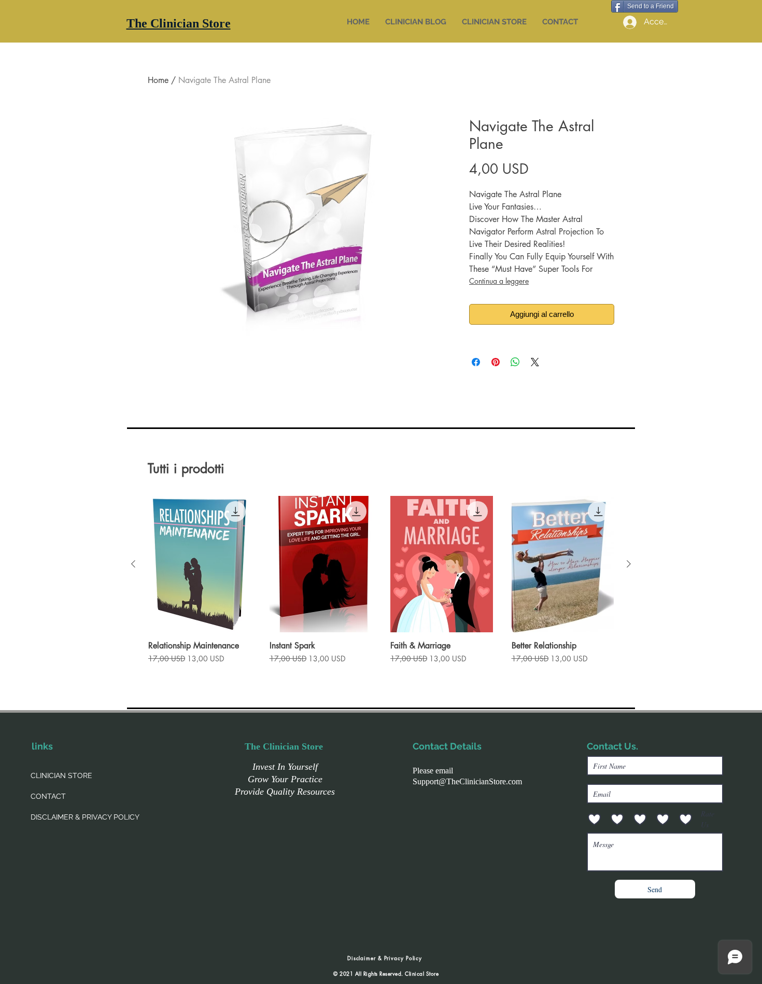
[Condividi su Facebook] (476, 362)
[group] (381, 585)
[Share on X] (535, 362)
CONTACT (48, 796)
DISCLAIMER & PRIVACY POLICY (85, 817)
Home (158, 80)
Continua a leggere (499, 281)
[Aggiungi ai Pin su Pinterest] (495, 362)
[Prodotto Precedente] (133, 564)
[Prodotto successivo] (629, 564)
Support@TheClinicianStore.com (467, 781)
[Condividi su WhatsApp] (515, 362)
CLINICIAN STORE (61, 775)
